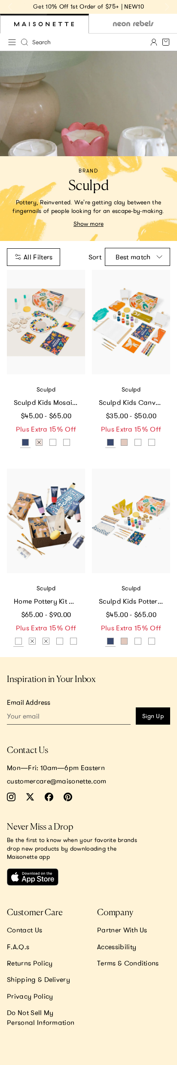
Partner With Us (122, 930)
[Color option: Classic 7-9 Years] (66, 442)
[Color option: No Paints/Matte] (60, 641)
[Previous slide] (10, 7)
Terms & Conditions (128, 963)
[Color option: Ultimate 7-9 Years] (124, 442)
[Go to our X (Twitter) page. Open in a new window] (30, 797)
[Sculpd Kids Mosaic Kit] (46, 322)
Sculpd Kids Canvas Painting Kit (134, 402)
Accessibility (116, 946)
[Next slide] (167, 7)
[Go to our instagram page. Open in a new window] (11, 797)
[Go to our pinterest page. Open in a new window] (68, 797)
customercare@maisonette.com (57, 781)
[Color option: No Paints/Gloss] (73, 641)
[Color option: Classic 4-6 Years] (53, 442)
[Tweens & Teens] (133, 24)
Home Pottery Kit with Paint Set (49, 601)
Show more (88, 223)
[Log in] (154, 42)
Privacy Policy (30, 996)
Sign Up (153, 716)
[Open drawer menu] (12, 42)
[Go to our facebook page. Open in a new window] (49, 797)
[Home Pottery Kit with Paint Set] (46, 521)
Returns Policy (29, 963)
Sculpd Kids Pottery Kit (134, 601)
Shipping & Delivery (38, 979)
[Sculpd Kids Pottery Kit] (131, 521)
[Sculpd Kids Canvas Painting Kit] (131, 322)
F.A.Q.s (18, 946)
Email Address (28, 702)
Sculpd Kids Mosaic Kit (49, 402)
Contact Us (24, 930)
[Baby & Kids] (44, 24)
